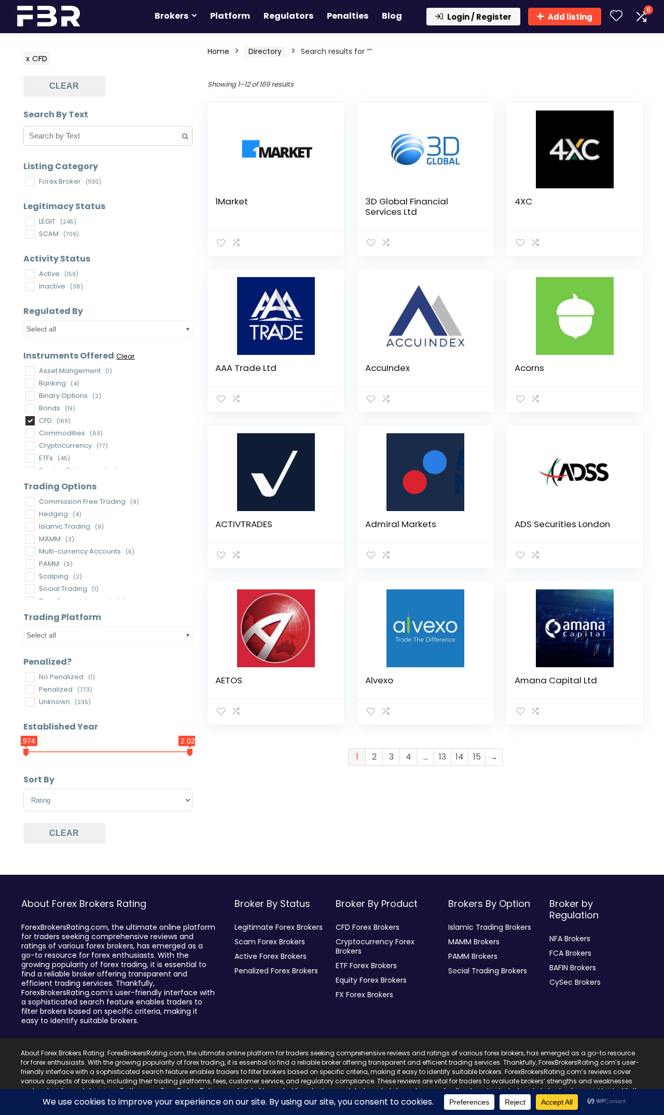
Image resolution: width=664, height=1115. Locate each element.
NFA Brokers (569, 938)
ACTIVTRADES (243, 524)
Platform (230, 16)
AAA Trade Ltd (245, 368)
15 (477, 757)
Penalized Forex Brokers (276, 971)
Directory (265, 51)
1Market (231, 201)
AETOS (228, 680)
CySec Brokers (575, 982)
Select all (41, 329)
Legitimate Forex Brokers (278, 927)
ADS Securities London (562, 524)
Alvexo (379, 680)
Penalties (347, 16)
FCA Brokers (570, 953)
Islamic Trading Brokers (489, 927)
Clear (64, 85)
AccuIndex (387, 368)
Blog (392, 16)
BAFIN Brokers (572, 967)
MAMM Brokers (474, 942)
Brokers (171, 16)
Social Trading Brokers (487, 971)
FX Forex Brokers (364, 994)
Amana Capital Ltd (556, 680)
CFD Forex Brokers (367, 927)
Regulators (288, 16)
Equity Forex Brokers (371, 980)
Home (218, 51)
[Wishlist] (616, 16)
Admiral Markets (400, 524)
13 (442, 757)
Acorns (529, 368)
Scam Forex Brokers (269, 942)
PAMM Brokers (472, 956)
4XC (523, 201)
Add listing (570, 16)
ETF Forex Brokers (366, 965)
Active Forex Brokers (270, 956)
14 (459, 757)
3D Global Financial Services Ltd (406, 206)
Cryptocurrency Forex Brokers (375, 946)
